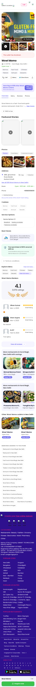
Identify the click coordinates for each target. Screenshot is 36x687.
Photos (5, 153)
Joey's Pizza (7, 632)
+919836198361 (29, 191)
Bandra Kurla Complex (10, 602)
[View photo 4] (32, 46)
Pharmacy (26, 535)
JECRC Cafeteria (23, 627)
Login (24, 4)
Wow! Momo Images (9, 505)
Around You (24, 639)
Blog (5, 643)
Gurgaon (21, 563)
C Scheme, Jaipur (24, 600)
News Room (8, 639)
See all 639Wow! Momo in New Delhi (15, 182)
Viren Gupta (15, 318)
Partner (6, 649)
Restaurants (5, 532)
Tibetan (5, 210)
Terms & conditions (12, 261)
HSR (4, 592)
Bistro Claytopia (23, 616)
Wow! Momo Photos (9, 483)
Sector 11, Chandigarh (10, 600)
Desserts (22, 210)
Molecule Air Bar (8, 624)
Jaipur (5, 570)
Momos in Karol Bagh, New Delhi (12, 456)
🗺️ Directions (23, 77)
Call (32, 679)
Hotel (19, 535)
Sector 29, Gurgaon (24, 592)
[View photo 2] (14, 46)
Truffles (6, 616)
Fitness (3, 535)
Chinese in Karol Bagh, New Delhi (13, 464)
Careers (6, 656)
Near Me (11, 643)
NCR (19, 570)
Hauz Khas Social (23, 634)
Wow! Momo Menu (8, 502)
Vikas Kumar (15, 305)
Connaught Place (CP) (25, 605)
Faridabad (21, 568)
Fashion (21, 532)
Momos (5, 206)
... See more (29, 106)
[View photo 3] (23, 46)
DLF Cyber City (8, 595)
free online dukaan (24, 516)
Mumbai (20, 573)
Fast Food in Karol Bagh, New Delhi (13, 460)
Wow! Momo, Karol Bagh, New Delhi (13, 487)
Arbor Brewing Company (10, 619)
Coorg (20, 578)
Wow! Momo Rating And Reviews (13, 498)
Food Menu (14, 153)
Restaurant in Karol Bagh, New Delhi (13, 449)
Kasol (5, 581)
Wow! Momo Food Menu (24, 502)
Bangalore (6, 565)
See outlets (28, 87)
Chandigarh (22, 565)
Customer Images (27, 153)
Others (17, 668)
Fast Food (14, 206)
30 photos (29, 39)
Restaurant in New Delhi (10, 453)
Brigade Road (22, 589)
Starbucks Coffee (9, 629)
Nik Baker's (6, 621)
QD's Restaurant (8, 634)
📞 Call (5, 77)
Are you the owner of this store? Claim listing (15, 198)
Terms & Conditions (10, 646)
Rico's (20, 632)
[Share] (32, 78)
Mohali (5, 573)
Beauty (14, 532)
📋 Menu (13, 77)
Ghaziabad (7, 568)
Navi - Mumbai (8, 576)
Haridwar (21, 581)
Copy (22, 175)
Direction (31, 175)
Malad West (7, 605)
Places (27, 646)
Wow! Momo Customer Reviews (12, 494)
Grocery (27, 532)
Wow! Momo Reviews (9, 490)
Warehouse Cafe (24, 624)
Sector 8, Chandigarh (10, 597)
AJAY (12, 330)
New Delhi (6, 563)
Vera (23, 653)
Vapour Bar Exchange (10, 627)
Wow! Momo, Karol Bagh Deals (12, 479)
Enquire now (19, 684)
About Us (16, 639)
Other (3, 538)
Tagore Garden (23, 608)
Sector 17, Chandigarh (25, 597)
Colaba (20, 602)
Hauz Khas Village (9, 608)
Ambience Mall (23, 595)
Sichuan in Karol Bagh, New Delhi (13, 471)
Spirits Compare (21, 643)
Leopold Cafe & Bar (24, 629)
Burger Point (22, 619)
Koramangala (8, 589)
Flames (20, 621)
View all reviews (16, 344)
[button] (6, 46)
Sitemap (21, 646)
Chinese (22, 206)
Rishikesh (6, 578)
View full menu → (29, 267)
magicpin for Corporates (12, 653)
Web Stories (15, 656)
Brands (12, 649)
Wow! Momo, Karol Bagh (10, 475)
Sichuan (13, 210)
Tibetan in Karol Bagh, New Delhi (12, 468)
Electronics (11, 535)
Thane (20, 576)
